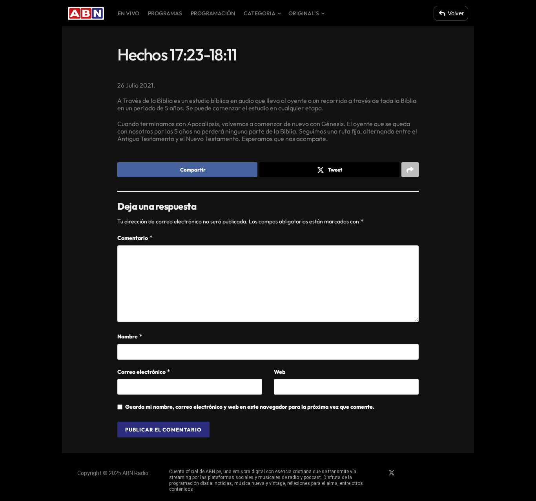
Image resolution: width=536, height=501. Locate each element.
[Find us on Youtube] (418, 473)
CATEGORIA (259, 13)
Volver (456, 13)
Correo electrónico (144, 371)
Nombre (130, 336)
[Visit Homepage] (86, 13)
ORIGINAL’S (303, 13)
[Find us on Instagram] (405, 473)
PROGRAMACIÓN (213, 13)
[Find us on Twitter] (391, 473)
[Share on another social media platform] (410, 169)
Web (279, 371)
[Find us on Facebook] (378, 473)
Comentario (135, 237)
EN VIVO (128, 13)
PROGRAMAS (165, 13)
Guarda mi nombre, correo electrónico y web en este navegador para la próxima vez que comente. (249, 406)
